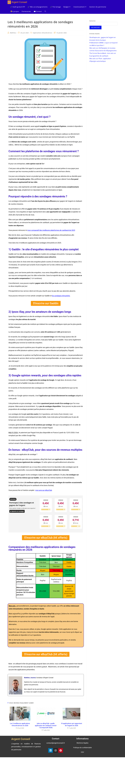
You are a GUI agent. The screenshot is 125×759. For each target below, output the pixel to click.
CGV (82, 752)
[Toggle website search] (45, 11)
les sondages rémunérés (61, 296)
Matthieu (13, 33)
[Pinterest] (60, 750)
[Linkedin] (50, 750)
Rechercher (92, 21)
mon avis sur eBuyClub (43, 490)
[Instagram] (55, 750)
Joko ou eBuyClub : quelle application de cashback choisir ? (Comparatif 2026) (46, 725)
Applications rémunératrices (42, 33)
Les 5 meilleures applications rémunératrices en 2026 (20, 724)
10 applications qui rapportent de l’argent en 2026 (71, 724)
